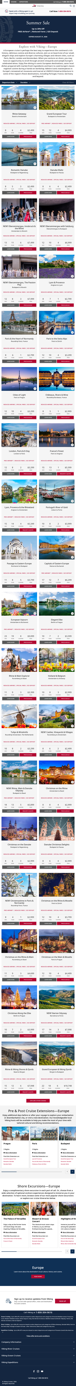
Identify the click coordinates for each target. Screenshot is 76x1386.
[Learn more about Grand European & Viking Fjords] (57, 1053)
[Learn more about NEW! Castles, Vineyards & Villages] (57, 716)
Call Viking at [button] (63, 2)
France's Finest (8, 1241)
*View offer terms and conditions (38, 1336)
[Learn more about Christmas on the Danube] (19, 828)
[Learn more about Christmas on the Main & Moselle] (57, 941)
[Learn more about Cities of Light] (19, 379)
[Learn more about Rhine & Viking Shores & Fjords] (19, 1053)
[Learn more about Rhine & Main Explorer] (19, 660)
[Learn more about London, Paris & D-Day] (19, 435)
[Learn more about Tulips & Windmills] (19, 716)
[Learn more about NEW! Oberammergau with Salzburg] (57, 210)
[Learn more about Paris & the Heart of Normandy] (19, 323)
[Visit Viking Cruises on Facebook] (34, 1371)
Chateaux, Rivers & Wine (39, 1164)
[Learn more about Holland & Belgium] (57, 660)
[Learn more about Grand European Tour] (57, 98)
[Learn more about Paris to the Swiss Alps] (57, 323)
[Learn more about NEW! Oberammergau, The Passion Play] (19, 266)
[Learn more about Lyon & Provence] (57, 266)
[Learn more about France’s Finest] (57, 435)
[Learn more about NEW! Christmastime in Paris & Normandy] (19, 885)
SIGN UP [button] (62, 1301)
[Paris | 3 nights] (44, 1133)
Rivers (6, 2)
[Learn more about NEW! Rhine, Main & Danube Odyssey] (19, 772)
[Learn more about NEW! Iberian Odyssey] (57, 997)
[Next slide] (72, 1172)
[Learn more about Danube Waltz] (57, 154)
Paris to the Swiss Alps (67, 1238)
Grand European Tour (10, 1159)
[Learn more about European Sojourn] (19, 604)
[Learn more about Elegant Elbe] (57, 604)
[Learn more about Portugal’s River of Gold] (57, 491)
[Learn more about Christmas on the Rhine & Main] (19, 941)
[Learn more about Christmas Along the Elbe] (19, 997)
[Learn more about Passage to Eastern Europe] (19, 547)
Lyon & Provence (37, 1159)
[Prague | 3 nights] (15, 1133)
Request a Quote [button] (65, 474)
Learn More (10, 136)
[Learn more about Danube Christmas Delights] (57, 828)
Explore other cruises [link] (38, 1101)
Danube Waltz (8, 1164)
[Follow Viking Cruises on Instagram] (38, 1371)
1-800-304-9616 (64, 11)
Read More (38, 1276)
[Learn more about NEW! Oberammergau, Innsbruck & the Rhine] (19, 210)
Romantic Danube (9, 1161)
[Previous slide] (67, 1172)
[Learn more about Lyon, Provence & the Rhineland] (19, 491)
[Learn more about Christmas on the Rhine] (57, 772)
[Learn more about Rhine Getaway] (19, 98)
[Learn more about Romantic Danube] (19, 154)
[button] (74, 6)
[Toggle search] (70, 5)
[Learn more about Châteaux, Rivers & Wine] (57, 379)
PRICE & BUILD (28, 136)
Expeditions (23, 2)
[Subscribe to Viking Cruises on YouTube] (42, 1371)
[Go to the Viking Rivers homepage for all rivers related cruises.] (38, 5)
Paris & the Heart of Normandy (41, 1161)
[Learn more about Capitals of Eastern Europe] (57, 547)
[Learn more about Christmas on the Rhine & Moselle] (57, 885)
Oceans (13, 2)
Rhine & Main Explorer (67, 1241)
